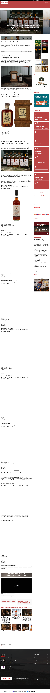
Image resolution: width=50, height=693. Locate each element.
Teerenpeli (10, 596)
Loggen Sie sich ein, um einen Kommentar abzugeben (9, 645)
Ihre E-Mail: (36, 202)
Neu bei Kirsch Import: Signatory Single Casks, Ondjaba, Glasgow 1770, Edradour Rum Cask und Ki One (5, 634)
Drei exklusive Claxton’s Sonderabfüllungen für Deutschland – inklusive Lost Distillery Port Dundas (27, 619)
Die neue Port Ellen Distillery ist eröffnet (8, 601)
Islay (27, 616)
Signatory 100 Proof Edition (4, 596)
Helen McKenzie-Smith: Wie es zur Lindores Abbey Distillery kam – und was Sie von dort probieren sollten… (24, 602)
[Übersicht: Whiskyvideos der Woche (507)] (16, 612)
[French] (38, 214)
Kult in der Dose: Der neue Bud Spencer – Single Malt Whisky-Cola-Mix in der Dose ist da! (11, 655)
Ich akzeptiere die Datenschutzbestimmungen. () (39, 205)
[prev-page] (15, 640)
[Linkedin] (40, 679)
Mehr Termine (41, 192)
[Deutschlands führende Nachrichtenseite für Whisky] (6, 2)
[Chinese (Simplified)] (43, 214)
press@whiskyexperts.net (20, 681)
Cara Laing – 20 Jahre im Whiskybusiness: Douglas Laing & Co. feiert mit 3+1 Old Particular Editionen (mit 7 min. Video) (11, 661)
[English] (36, 214)
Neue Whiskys (6, 616)
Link (44, 205)
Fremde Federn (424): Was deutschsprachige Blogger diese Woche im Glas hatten (41, 240)
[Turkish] (48, 214)
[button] (47, 2)
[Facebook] (35, 679)
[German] (35, 214)
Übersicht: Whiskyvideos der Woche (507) (16, 618)
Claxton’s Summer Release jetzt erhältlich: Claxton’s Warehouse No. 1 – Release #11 (16, 633)
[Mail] (42, 679)
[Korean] (46, 214)
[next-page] (17, 640)
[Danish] (40, 214)
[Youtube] (45, 679)
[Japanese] (45, 214)
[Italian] (41, 214)
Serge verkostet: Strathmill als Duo (40, 266)
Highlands (16, 616)
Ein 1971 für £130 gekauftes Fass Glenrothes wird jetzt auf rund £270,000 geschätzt (40, 255)
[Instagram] (38, 679)
